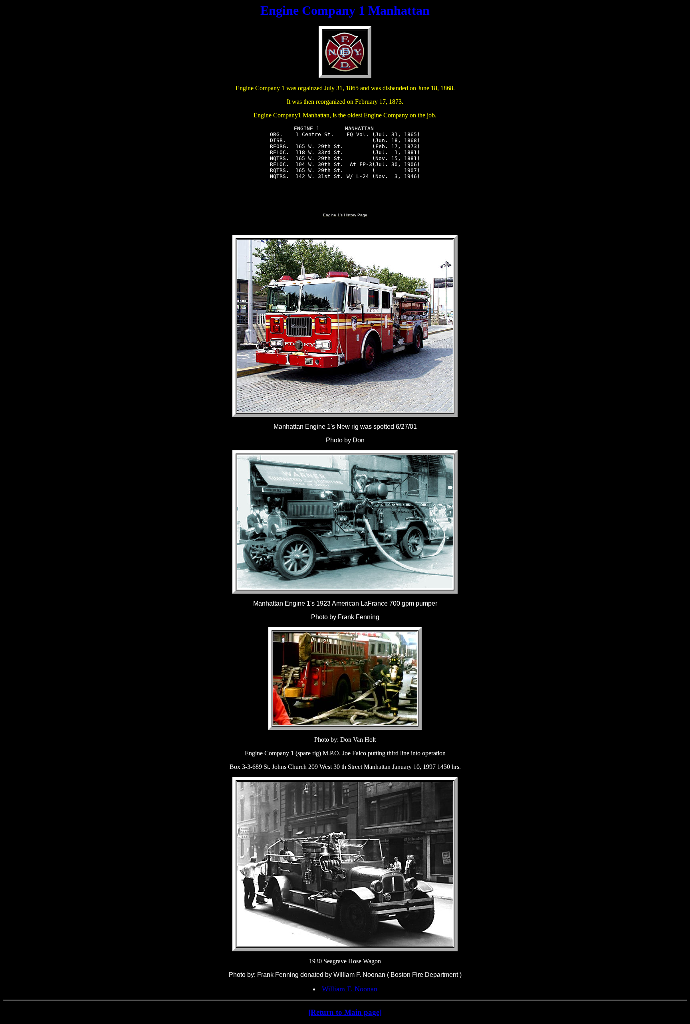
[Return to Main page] (345, 1012)
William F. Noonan (349, 989)
